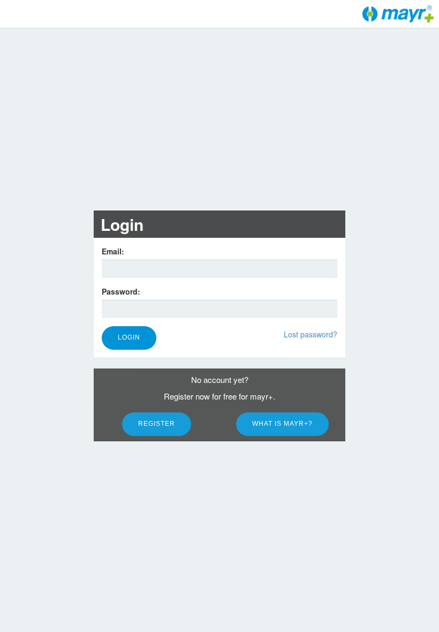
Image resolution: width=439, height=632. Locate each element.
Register (156, 423)
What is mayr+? (282, 423)
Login (129, 337)
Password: (121, 291)
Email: (113, 251)
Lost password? (310, 334)
